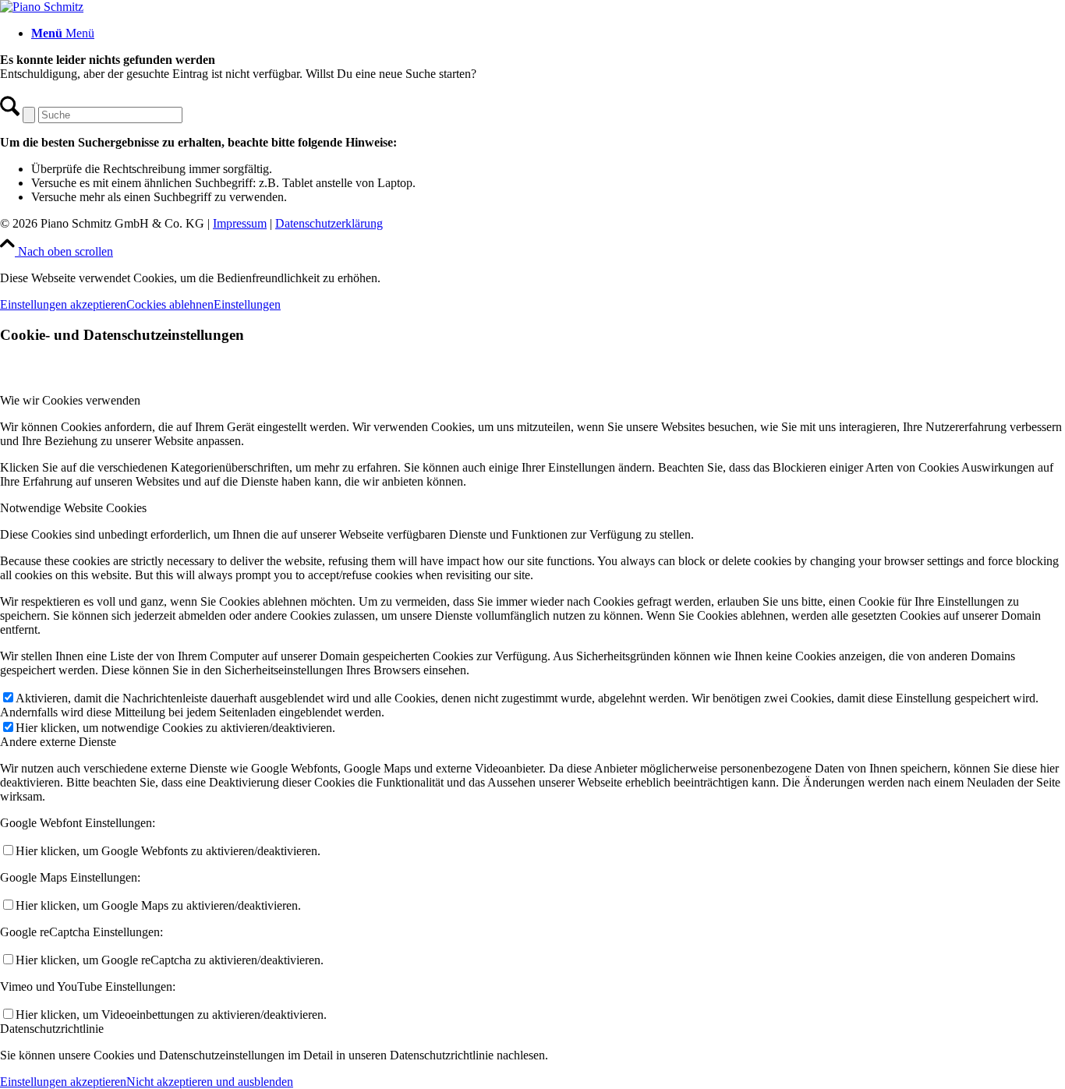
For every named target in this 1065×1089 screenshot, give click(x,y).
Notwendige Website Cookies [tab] (73, 507)
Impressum (240, 223)
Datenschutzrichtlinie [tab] (52, 1028)
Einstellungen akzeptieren (63, 304)
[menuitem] (548, 34)
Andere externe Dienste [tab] (58, 741)
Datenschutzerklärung (329, 223)
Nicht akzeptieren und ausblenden (209, 1081)
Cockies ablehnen (170, 304)
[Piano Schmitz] (41, 6)
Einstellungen (247, 304)
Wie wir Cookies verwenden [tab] (70, 400)
